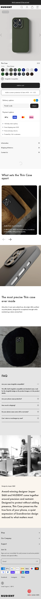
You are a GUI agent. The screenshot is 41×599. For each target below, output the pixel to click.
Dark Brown (27, 74)
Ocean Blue (23, 70)
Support (4, 544)
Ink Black (2, 70)
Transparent (7, 70)
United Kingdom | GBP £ (7, 586)
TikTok (23, 577)
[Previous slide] (4, 239)
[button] (21, 7)
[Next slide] (10, 239)
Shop (3, 533)
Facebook (4, 577)
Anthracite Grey (19, 74)
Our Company (6, 538)
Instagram (14, 577)
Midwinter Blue (15, 70)
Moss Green (19, 70)
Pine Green (11, 70)
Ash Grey (27, 70)
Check (34, 106)
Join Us (3, 550)
